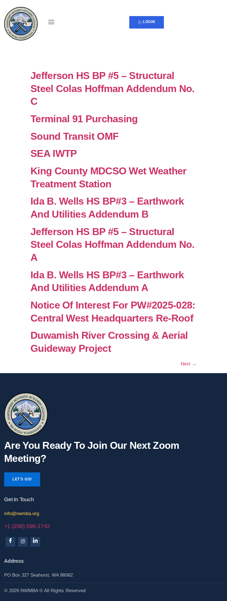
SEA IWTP (53, 153)
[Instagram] (23, 542)
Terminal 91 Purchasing (84, 118)
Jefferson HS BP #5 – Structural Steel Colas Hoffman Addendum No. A (112, 244)
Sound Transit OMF (74, 136)
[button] (51, 22)
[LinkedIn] (35, 542)
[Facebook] (10, 542)
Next (189, 363)
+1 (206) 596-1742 (27, 526)
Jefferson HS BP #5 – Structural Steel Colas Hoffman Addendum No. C (112, 88)
